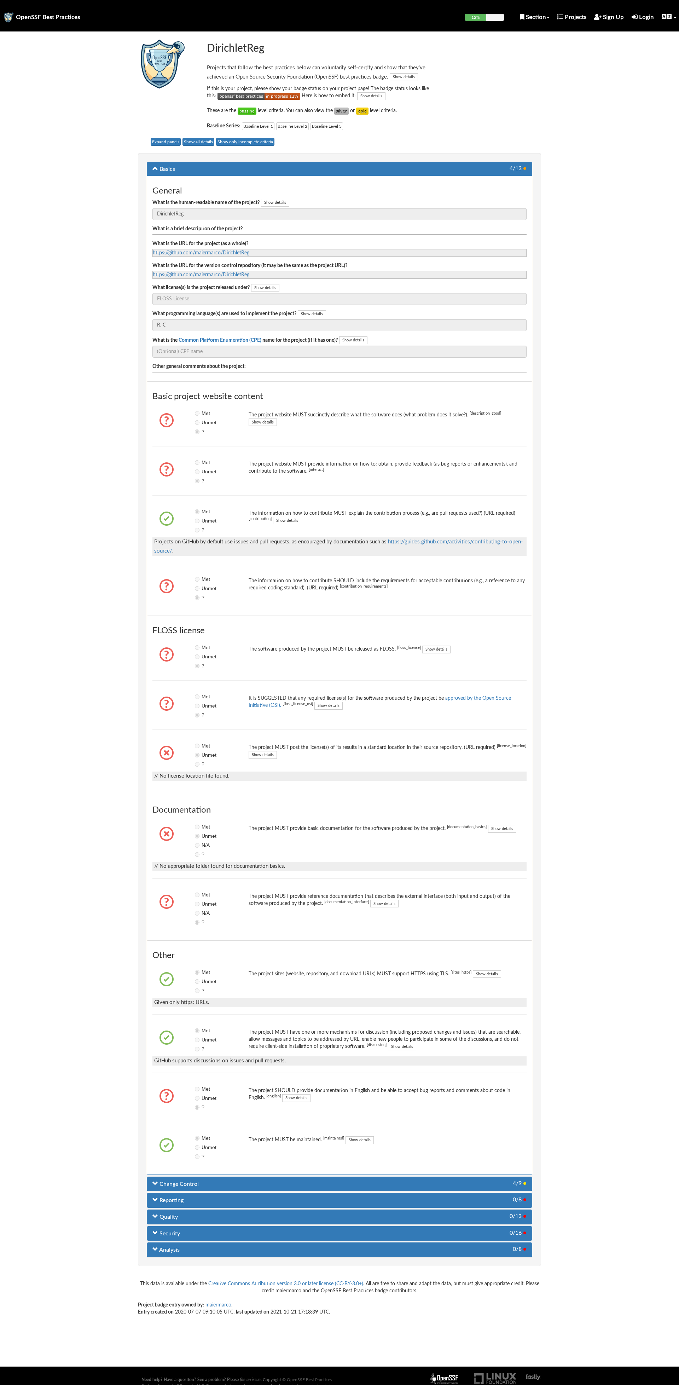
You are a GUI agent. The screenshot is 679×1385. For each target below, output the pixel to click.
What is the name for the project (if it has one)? (245, 340)
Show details (404, 77)
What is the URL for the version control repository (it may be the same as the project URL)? (249, 265)
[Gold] (362, 110)
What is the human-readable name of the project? (206, 202)
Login (646, 17)
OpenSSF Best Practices (48, 17)
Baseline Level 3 (327, 126)
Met (206, 413)
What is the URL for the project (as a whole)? (200, 243)
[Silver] (341, 110)
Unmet (207, 422)
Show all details (198, 142)
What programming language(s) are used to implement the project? (224, 313)
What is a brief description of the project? (197, 228)
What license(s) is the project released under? (201, 287)
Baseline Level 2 (292, 126)
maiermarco (218, 1305)
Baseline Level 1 (258, 126)
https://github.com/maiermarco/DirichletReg (201, 252)
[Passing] (247, 110)
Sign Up (613, 17)
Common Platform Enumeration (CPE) (220, 340)
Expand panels (165, 142)
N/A (206, 845)
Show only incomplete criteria (245, 142)
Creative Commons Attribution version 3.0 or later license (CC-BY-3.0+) (285, 1283)
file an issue (250, 1380)
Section (535, 17)
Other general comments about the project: (199, 366)
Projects (574, 17)
